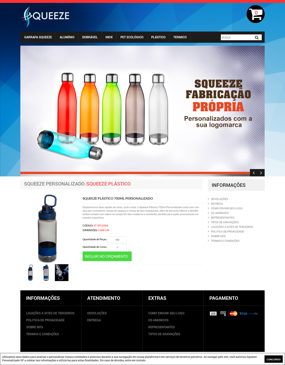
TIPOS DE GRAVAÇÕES (164, 334)
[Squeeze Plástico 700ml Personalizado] (30, 272)
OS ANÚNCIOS (158, 320)
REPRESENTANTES (222, 217)
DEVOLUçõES (219, 199)
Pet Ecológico (131, 37)
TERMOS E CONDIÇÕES (42, 334)
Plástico (158, 37)
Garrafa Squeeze (38, 37)
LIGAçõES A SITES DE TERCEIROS (232, 227)
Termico (180, 37)
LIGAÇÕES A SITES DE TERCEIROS (50, 313)
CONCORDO (274, 359)
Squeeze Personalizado (54, 183)
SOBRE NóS (218, 236)
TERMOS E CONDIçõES (225, 241)
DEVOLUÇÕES (97, 313)
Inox (109, 37)
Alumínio (67, 37)
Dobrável (90, 37)
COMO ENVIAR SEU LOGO (227, 208)
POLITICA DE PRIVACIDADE (227, 231)
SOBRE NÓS (34, 327)
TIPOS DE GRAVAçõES (225, 222)
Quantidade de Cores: (95, 246)
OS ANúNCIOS (220, 213)
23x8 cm (103, 230)
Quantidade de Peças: (95, 239)
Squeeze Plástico (108, 183)
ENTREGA (217, 203)
